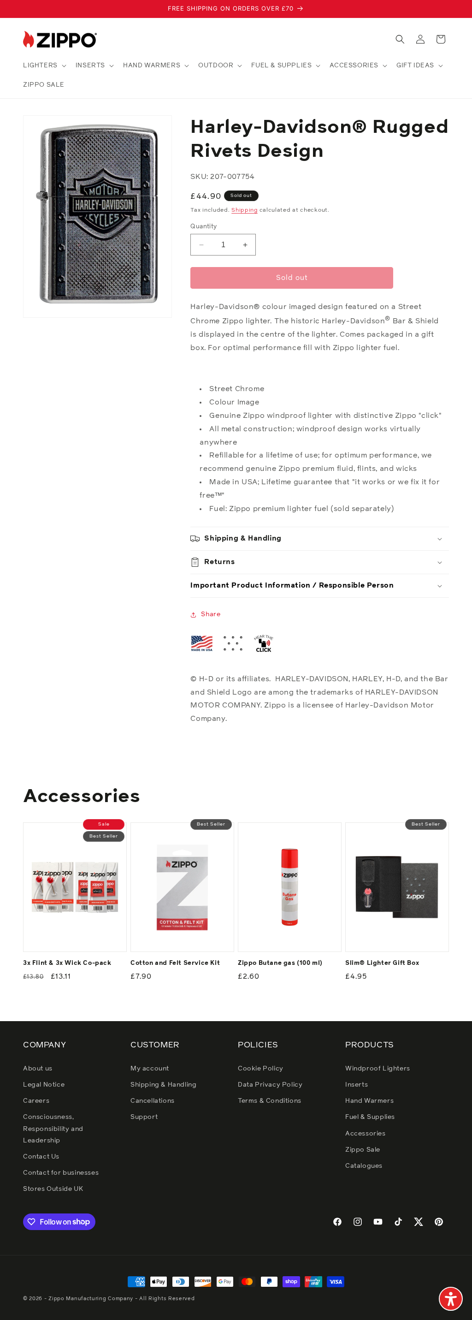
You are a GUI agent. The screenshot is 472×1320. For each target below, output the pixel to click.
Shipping (244, 210)
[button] (44, 65)
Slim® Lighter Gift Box (382, 963)
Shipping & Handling (163, 1085)
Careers (36, 1101)
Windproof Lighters (377, 1068)
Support (144, 1117)
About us (38, 1068)
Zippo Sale (362, 1150)
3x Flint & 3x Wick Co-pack (67, 963)
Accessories (365, 1133)
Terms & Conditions (269, 1101)
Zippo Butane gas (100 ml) (280, 963)
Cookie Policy (260, 1068)
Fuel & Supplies (370, 1117)
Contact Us (41, 1157)
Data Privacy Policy (270, 1085)
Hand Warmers (369, 1101)
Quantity (203, 227)
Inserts (356, 1085)
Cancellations (152, 1101)
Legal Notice (44, 1085)
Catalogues (364, 1166)
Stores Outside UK (53, 1189)
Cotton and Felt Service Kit (175, 963)
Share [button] (210, 614)
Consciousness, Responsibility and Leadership (53, 1128)
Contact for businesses (61, 1173)
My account (149, 1068)
